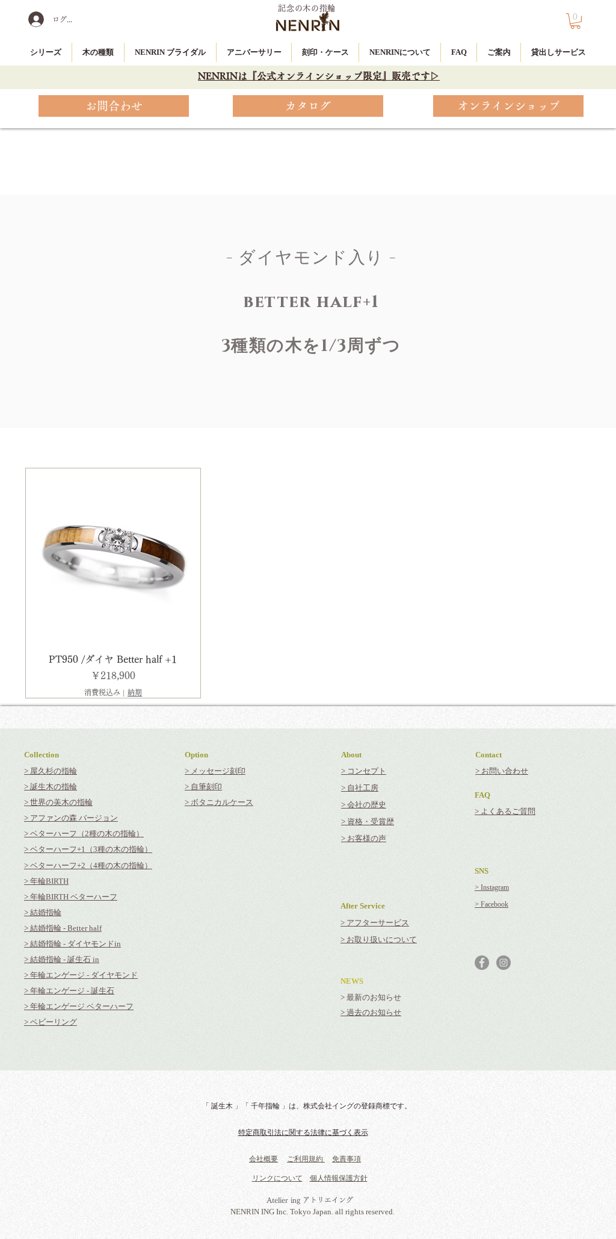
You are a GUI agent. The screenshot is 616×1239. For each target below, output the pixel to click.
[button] (575, 21)
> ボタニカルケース (219, 802)
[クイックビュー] (113, 555)
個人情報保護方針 (339, 1178)
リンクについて (277, 1178)
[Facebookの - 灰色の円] (482, 962)
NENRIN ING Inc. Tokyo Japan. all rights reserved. (312, 1211)
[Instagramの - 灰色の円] (503, 962)
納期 (135, 692)
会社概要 (263, 1159)
